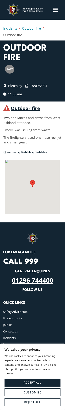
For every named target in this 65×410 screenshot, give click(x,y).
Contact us (10, 331)
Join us (7, 325)
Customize (32, 392)
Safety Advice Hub (15, 312)
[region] (32, 377)
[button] (32, 183)
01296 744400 (32, 280)
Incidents (10, 28)
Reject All (32, 402)
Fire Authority (12, 318)
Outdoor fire (31, 28)
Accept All (32, 383)
